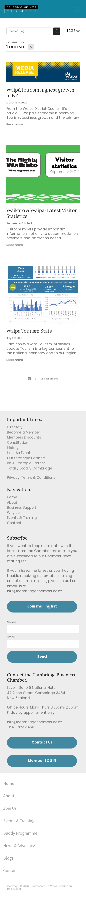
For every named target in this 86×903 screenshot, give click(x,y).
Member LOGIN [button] (42, 761)
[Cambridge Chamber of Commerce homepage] (38, 9)
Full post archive (49, 379)
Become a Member (23, 433)
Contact (14, 523)
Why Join (15, 513)
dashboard (38, 886)
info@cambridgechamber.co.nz (34, 722)
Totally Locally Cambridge (29, 468)
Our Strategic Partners (26, 458)
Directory (15, 427)
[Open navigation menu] (77, 9)
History (13, 448)
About (12, 503)
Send (42, 657)
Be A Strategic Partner (26, 463)
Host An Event (18, 453)
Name (11, 622)
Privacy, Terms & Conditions (31, 478)
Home (12, 497)
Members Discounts (24, 438)
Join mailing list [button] (42, 606)
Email (11, 637)
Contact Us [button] (42, 742)
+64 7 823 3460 (20, 727)
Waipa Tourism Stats (29, 331)
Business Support (21, 508)
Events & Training (22, 518)
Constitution (17, 443)
